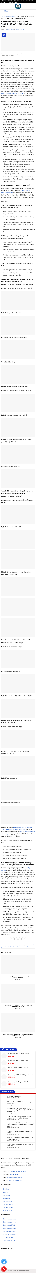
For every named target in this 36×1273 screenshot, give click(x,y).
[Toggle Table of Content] (18, 55)
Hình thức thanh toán (9, 1231)
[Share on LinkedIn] (25, 939)
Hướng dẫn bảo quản (9, 1234)
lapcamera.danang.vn (15, 1180)
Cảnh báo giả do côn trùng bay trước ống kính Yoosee (20, 1131)
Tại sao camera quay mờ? (14, 1096)
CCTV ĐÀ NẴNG (20, 29)
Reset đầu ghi (12, 16)
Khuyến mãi (6, 1195)
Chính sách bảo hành (9, 1222)
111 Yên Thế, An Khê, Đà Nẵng (17, 1171)
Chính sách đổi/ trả (9, 1225)
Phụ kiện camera (8, 1210)
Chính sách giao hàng (9, 1219)
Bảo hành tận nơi (12, 2)
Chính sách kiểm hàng (9, 1228)
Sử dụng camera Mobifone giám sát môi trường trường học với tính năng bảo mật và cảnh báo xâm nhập (20, 1124)
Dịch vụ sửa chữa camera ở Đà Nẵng (12, 93)
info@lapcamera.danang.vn (15, 1177)
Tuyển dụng (6, 1198)
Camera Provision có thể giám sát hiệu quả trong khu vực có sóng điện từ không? (19, 1117)
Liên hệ (5, 1192)
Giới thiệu (6, 1189)
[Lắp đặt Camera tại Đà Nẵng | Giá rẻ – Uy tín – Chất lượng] (18, 6)
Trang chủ (4, 16)
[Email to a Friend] (19, 939)
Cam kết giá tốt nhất (7, 0)
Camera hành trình (8, 1207)
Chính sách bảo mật (9, 1240)
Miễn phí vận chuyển (19, 0)
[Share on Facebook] (13, 939)
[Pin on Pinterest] (22, 939)
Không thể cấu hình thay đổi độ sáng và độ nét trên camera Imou (20, 1138)
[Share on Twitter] (16, 939)
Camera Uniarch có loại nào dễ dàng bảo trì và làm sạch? (20, 1145)
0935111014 (14, 1174)
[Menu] (2, 6)
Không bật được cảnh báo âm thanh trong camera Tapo (19, 1102)
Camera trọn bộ (7, 1201)
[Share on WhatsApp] (10, 939)
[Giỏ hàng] (34, 6)
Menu (6, 11)
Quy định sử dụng (8, 1237)
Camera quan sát (8, 1204)
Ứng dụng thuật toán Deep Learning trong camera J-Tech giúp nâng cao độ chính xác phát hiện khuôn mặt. (20, 1110)
